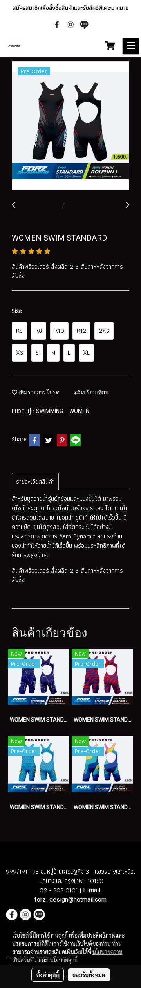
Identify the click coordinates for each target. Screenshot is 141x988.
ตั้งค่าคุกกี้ (47, 974)
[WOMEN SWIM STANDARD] (70, 126)
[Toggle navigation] (130, 46)
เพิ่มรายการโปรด (38, 392)
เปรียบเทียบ (94, 392)
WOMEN (79, 411)
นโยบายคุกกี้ (64, 959)
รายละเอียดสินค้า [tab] (35, 481)
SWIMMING (50, 411)
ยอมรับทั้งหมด (88, 974)
